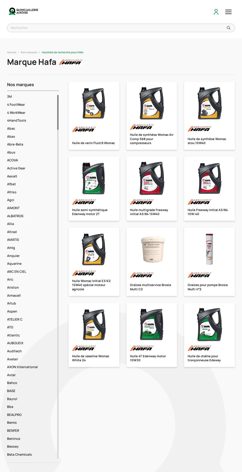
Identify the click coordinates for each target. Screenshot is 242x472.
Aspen (12, 311)
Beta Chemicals (19, 454)
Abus (11, 152)
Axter (11, 375)
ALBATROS (15, 216)
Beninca (13, 438)
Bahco (12, 382)
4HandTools (16, 120)
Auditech (14, 351)
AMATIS (13, 239)
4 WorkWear (16, 112)
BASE (11, 390)
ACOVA (12, 160)
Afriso (12, 192)
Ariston (13, 287)
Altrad (12, 231)
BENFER (13, 430)
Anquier (13, 255)
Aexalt (12, 176)
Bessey (13, 446)
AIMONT (13, 208)
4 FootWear (16, 104)
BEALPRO (14, 414)
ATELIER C (14, 319)
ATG (10, 327)
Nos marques (29, 52)
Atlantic (13, 335)
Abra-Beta (15, 144)
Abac (11, 128)
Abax (11, 136)
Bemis (12, 422)
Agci (10, 200)
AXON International (22, 367)
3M (9, 96)
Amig (11, 247)
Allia (10, 223)
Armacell (14, 295)
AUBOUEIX (15, 343)
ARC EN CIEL (16, 271)
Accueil (11, 52)
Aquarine (14, 263)
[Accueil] (23, 12)
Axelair (12, 359)
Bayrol (12, 399)
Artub (11, 303)
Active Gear (16, 168)
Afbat (11, 184)
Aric (10, 279)
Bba (10, 406)
